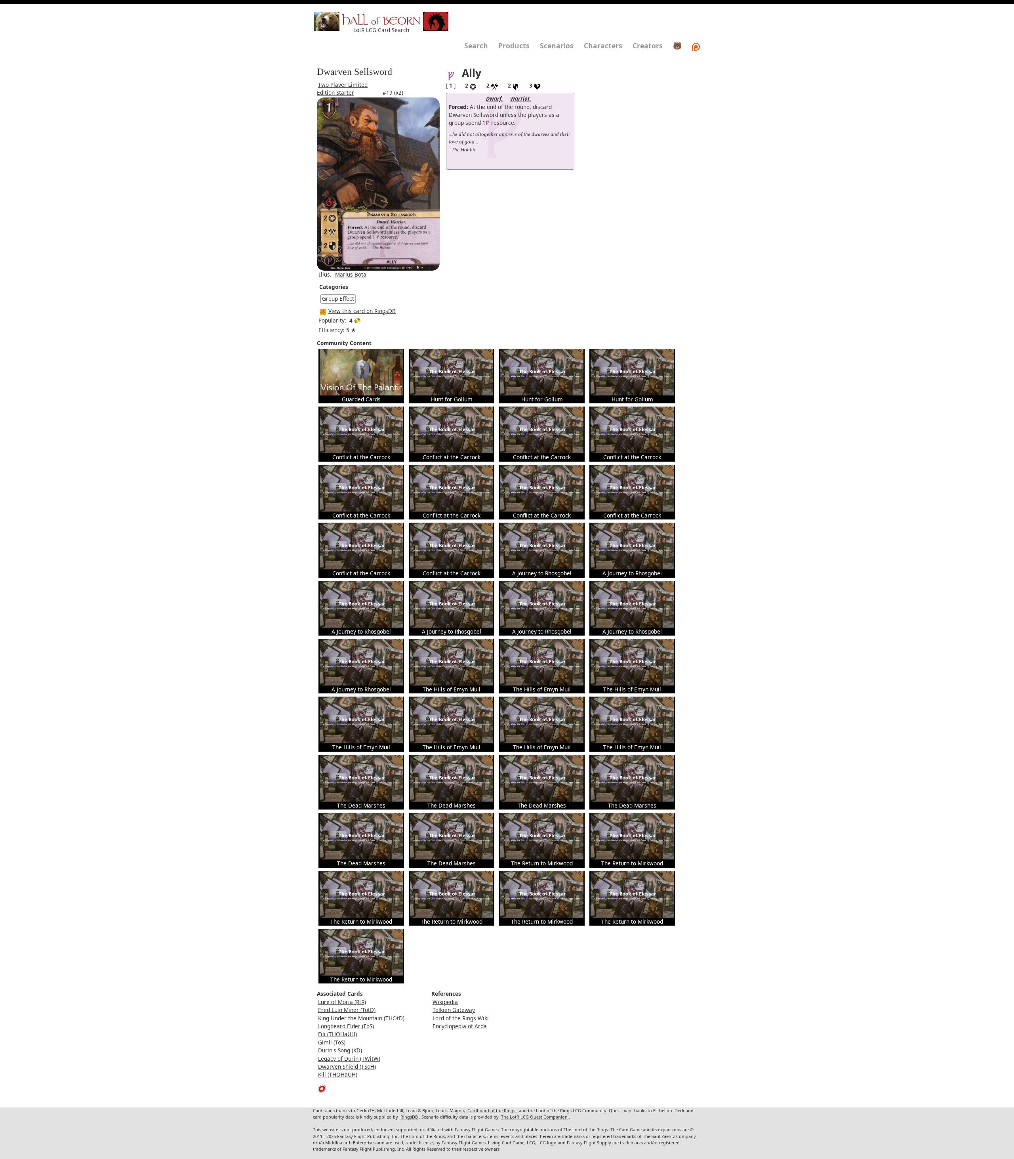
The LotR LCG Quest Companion (534, 1117)
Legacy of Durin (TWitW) (349, 1058)
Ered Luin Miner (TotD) (346, 1010)
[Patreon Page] (696, 45)
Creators (648, 45)
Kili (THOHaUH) (337, 1074)
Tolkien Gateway (454, 1010)
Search (476, 45)
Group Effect (338, 298)
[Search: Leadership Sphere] (488, 122)
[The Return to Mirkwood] (542, 835)
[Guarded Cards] (361, 371)
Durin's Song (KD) (340, 1050)
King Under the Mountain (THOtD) (361, 1018)
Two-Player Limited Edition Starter (342, 88)
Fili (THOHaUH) (337, 1034)
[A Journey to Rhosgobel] (542, 545)
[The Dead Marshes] (361, 777)
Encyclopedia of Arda (460, 1026)
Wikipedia (445, 1002)
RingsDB (409, 1117)
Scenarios (557, 45)
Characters (603, 45)
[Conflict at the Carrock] (361, 429)
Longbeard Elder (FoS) (346, 1026)
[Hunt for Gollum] (451, 371)
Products (514, 45)
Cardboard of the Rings (491, 1110)
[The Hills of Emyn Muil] (451, 661)
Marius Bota (350, 274)
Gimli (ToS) (331, 1042)
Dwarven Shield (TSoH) (347, 1066)
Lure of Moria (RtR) (342, 1002)
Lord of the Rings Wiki (461, 1018)
